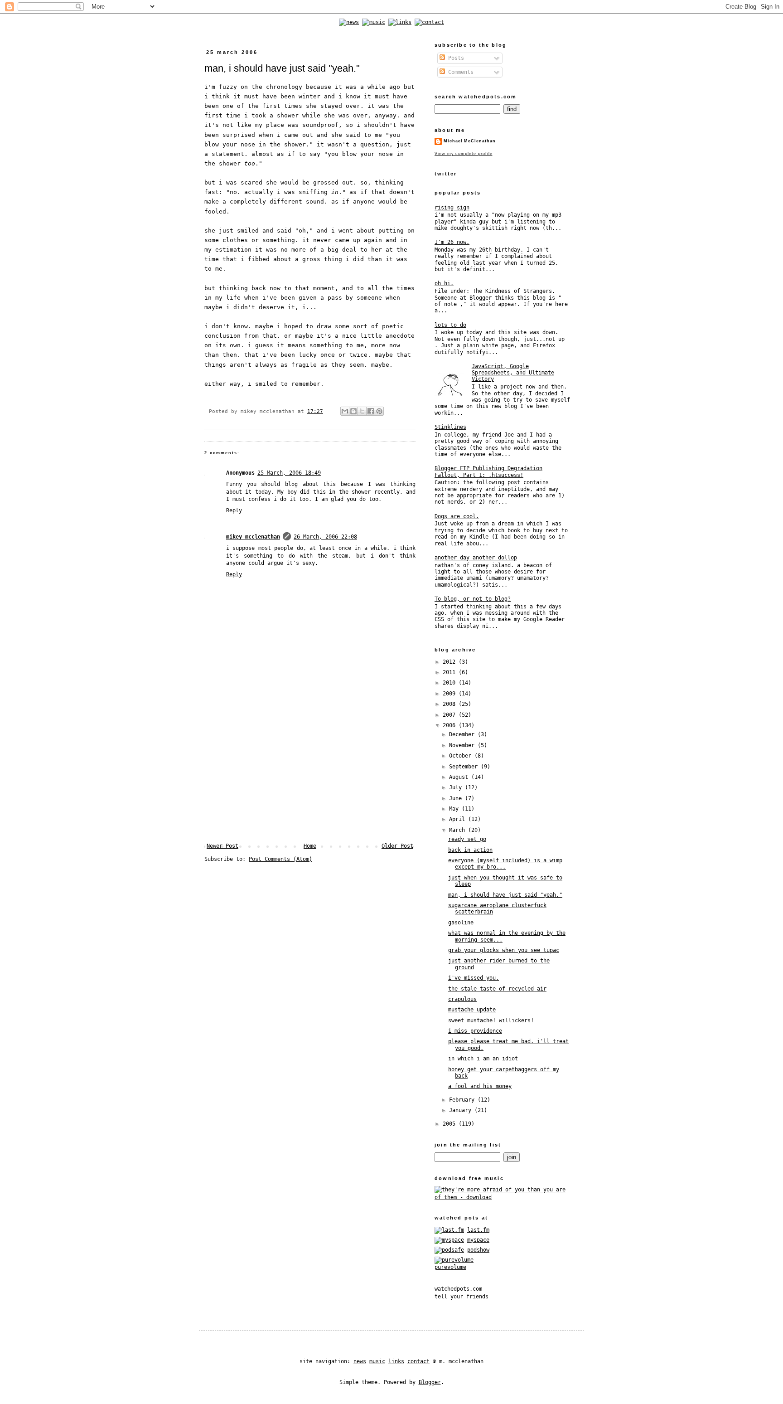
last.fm (478, 1230)
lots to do (450, 325)
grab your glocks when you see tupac (503, 950)
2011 (451, 672)
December (463, 734)
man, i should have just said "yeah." (505, 895)
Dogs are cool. (457, 516)
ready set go (467, 839)
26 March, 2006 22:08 (325, 537)
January (461, 1110)
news (359, 1361)
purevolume (450, 1267)
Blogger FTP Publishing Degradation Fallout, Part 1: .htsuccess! (488, 471)
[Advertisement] (310, 774)
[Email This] (344, 411)
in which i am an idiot (483, 1058)
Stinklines (450, 427)
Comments (459, 72)
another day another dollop (476, 557)
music (377, 1361)
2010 (451, 683)
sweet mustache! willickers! (491, 1020)
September (465, 766)
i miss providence (475, 1031)
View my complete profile (463, 153)
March (458, 830)
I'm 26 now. (452, 242)
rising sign (452, 207)
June (457, 798)
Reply (234, 510)
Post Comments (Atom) (280, 859)
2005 (451, 1124)
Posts (454, 58)
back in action (470, 850)
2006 (451, 725)
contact (418, 1361)
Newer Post (222, 846)
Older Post (397, 846)
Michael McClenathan (470, 141)
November (463, 745)
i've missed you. (473, 978)
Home (310, 846)
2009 (451, 693)
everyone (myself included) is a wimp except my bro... (505, 863)
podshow (478, 1250)
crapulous (462, 999)
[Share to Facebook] (370, 411)
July (457, 787)
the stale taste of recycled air (497, 989)
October (461, 756)
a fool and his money (480, 1086)
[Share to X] (362, 411)
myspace (478, 1240)
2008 (451, 704)
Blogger (430, 1382)
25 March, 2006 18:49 (289, 473)
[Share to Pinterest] (379, 411)
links (396, 1361)
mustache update (472, 1009)
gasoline (461, 922)
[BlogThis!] (353, 411)
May (455, 809)
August (460, 777)
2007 (451, 715)
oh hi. (444, 283)
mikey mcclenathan (253, 537)
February (463, 1100)
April (458, 819)
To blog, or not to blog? (473, 599)
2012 (451, 662)
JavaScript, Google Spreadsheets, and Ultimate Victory (513, 373)
